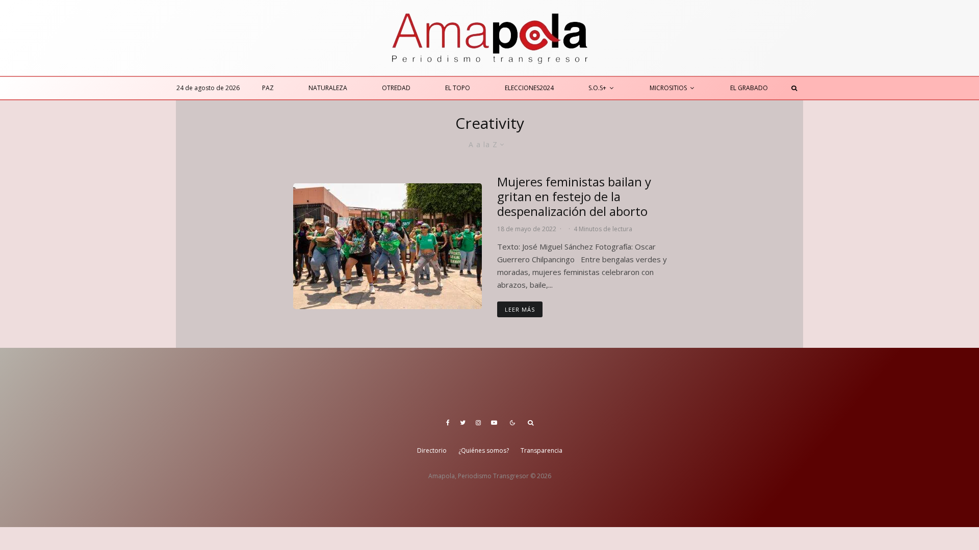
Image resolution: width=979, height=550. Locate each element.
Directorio (432, 450)
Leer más (520, 309)
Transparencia (541, 450)
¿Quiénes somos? (483, 450)
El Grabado (749, 88)
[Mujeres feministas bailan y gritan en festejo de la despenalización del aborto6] (387, 246)
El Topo (457, 88)
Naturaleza (327, 88)
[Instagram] (478, 423)
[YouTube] (494, 423)
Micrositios (668, 88)
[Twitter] (463, 423)
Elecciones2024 (529, 88)
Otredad (396, 88)
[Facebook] (448, 423)
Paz (268, 88)
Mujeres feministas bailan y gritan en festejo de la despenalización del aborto (574, 196)
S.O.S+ (597, 88)
